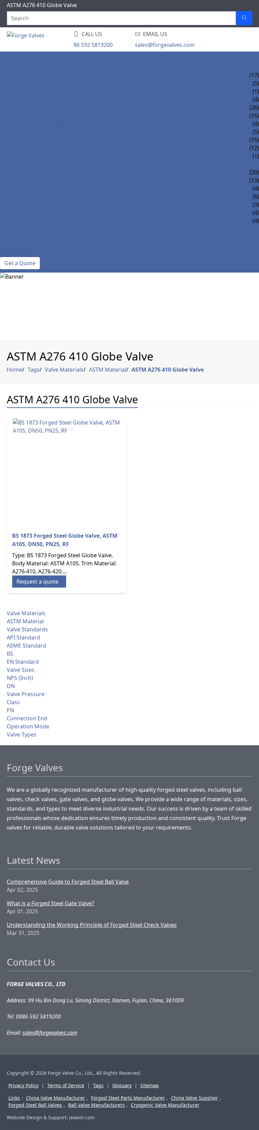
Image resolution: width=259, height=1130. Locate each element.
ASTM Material (107, 369)
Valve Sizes (20, 669)
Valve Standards (27, 629)
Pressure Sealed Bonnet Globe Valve (53, 123)
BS (10, 653)
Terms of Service (65, 1085)
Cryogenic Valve (23, 196)
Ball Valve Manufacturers (96, 1105)
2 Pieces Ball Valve (26, 188)
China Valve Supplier (194, 1098)
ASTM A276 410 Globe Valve (168, 369)
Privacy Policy (23, 1085)
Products (14, 67)
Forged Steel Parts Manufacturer (128, 1098)
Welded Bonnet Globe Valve (40, 131)
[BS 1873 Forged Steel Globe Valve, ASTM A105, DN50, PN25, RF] (67, 472)
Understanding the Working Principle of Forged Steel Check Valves (92, 925)
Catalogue (15, 228)
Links (14, 1098)
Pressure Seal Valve (28, 212)
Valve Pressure (26, 694)
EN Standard (23, 661)
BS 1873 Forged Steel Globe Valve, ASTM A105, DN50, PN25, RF (64, 540)
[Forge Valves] (61, 39)
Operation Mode (28, 726)
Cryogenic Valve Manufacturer (165, 1105)
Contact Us (16, 253)
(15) (254, 140)
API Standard (23, 637)
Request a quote (37, 581)
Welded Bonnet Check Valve (40, 164)
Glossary (122, 1085)
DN (11, 686)
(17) (254, 75)
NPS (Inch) (20, 678)
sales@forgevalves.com (165, 45)
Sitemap (149, 1085)
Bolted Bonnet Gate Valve (37, 83)
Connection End (27, 718)
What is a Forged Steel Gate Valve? (50, 903)
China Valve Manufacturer (55, 1098)
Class (13, 702)
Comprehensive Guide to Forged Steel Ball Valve (68, 881)
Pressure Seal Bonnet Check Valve (49, 156)
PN (10, 710)
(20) (254, 172)
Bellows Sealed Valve (31, 204)
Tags (33, 369)
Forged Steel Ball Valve (34, 172)
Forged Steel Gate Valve (34, 75)
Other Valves (19, 220)
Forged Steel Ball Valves (35, 1105)
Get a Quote (19, 263)
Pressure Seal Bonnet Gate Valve (47, 91)
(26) (254, 107)
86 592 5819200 (93, 45)
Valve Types (21, 734)
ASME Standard (26, 645)
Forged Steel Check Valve (36, 140)
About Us (13, 245)
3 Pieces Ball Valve (26, 180)
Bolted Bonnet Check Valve (39, 148)
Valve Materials (64, 369)
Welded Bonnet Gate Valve (38, 99)
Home (8, 59)
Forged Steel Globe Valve (37, 107)
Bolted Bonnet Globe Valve (40, 115)
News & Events (20, 237)
